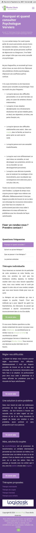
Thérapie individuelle (9, 487)
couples (29, 466)
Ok (18, 530)
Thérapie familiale (8, 493)
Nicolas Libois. (17, 341)
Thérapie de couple (9, 490)
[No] (33, 525)
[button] (33, 8)
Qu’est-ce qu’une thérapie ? (13, 250)
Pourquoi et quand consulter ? (14, 245)
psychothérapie (11, 446)
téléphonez (10, 330)
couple (8, 132)
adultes (15, 466)
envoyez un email (20, 333)
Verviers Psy (19, 513)
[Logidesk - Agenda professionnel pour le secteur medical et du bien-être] (18, 503)
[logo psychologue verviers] (10, 8)
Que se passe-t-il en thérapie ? (15, 254)
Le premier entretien (11, 259)
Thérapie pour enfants (10, 496)
